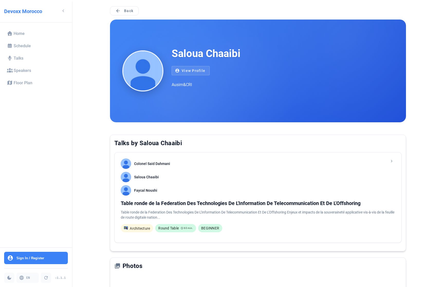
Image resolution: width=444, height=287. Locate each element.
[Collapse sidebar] (63, 11)
